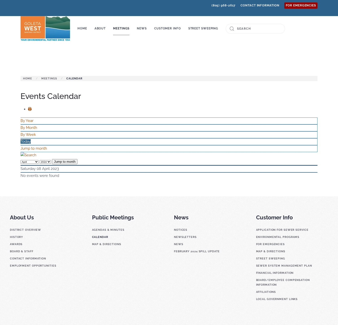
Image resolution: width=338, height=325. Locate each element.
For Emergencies (301, 5)
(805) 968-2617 (224, 5)
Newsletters (185, 237)
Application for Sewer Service (282, 230)
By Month (29, 127)
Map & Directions (106, 244)
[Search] (28, 155)
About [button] (100, 28)
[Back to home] (45, 28)
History (16, 237)
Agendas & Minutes (108, 230)
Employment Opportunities (33, 265)
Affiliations (266, 292)
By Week (28, 134)
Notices (180, 230)
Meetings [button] (121, 28)
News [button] (142, 28)
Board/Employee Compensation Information (283, 282)
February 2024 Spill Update (197, 251)
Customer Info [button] (167, 28)
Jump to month (34, 148)
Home (82, 28)
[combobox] (255, 29)
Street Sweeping (203, 28)
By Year (27, 120)
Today (26, 141)
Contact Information (260, 5)
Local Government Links (277, 299)
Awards (16, 244)
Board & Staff (21, 251)
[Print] (31, 109)
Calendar (100, 237)
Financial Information (275, 273)
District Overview (25, 230)
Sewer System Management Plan (284, 265)
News (178, 244)
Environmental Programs (278, 237)
